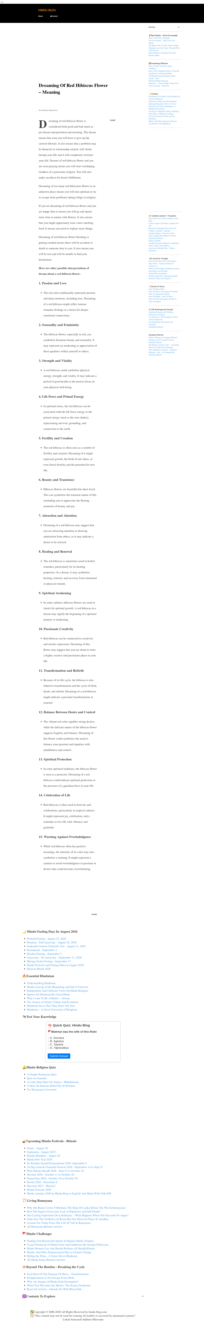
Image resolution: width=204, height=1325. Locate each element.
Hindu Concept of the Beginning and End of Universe (57, 987)
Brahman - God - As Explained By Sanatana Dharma (162, 353)
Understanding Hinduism (41, 983)
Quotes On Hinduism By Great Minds (48, 994)
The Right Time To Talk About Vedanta (164, 45)
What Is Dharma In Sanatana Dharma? (163, 337)
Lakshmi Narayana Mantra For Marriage (164, 243)
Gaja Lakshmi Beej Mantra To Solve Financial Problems (162, 236)
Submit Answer (59, 1056)
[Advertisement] (83, 43)
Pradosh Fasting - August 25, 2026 (46, 938)
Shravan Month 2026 (39, 969)
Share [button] (112, 120)
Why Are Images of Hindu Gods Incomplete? (53, 1281)
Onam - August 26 (37, 1148)
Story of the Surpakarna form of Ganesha (164, 71)
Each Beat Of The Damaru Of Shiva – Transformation (58, 1274)
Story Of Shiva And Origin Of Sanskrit (163, 291)
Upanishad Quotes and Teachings (161, 312)
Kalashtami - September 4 (42, 950)
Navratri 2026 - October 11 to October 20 (50, 1174)
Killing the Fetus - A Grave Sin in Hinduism (52, 1256)
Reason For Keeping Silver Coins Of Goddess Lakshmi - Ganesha (162, 229)
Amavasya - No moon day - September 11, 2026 (54, 957)
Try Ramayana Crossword (41, 1089)
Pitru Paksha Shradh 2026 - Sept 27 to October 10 (55, 1171)
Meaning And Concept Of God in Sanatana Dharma (161, 341)
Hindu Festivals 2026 (39, 1189)
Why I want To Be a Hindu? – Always (48, 998)
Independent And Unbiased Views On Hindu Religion (57, 990)
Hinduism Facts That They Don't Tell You (50, 1006)
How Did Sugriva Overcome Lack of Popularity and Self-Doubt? (64, 1211)
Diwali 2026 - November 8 (42, 1182)
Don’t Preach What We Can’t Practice (162, 261)
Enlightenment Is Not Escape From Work (50, 1278)
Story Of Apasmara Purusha (159, 294)
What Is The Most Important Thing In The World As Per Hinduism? (163, 122)
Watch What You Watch (158, 273)
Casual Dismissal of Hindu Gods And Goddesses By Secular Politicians (67, 1244)
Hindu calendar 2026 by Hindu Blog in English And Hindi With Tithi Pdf (69, 1193)
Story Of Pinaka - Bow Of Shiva (161, 296)
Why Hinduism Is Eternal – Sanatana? (163, 349)
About (40, 16)
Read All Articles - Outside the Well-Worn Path (54, 1289)
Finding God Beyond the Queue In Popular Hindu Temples (60, 1241)
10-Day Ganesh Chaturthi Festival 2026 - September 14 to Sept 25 (65, 1167)
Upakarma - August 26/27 (41, 1152)
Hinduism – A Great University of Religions (52, 1009)
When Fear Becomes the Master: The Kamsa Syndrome (59, 1285)
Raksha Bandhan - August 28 (43, 1155)
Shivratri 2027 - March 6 (41, 1186)
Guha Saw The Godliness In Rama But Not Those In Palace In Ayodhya (68, 1219)
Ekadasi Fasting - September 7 (44, 954)
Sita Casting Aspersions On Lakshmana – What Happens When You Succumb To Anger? (78, 1215)
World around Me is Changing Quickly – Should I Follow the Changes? (164, 277)
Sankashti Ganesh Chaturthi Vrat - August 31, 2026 (56, 946)
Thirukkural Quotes (156, 327)
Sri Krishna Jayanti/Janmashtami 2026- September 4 (57, 1163)
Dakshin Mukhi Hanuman (158, 81)
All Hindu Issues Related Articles (46, 1260)
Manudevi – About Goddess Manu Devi (164, 83)
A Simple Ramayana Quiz (42, 1074)
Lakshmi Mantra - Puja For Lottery (162, 233)
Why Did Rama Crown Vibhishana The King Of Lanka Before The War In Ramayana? (76, 1208)
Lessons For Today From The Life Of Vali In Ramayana (59, 1223)
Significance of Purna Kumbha (160, 73)
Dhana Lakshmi (155, 240)
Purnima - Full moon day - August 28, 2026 (51, 942)
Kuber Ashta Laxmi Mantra (159, 245)
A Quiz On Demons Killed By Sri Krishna (51, 1086)
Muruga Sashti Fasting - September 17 (49, 961)
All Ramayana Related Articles (45, 1226)
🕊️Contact (54, 16)
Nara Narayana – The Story (159, 85)
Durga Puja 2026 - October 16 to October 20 (52, 1178)
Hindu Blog (47, 10)
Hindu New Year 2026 (39, 1159)
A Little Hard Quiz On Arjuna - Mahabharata (53, 1082)
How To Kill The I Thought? (159, 38)
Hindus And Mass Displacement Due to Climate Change (59, 1252)
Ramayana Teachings (157, 314)
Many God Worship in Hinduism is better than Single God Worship (164, 269)
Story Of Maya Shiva (157, 289)
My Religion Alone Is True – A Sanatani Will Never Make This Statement (164, 346)
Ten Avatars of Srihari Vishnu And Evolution (52, 1002)
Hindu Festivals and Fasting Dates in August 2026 (55, 965)
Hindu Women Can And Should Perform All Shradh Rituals (61, 1248)
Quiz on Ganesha (37, 1078)
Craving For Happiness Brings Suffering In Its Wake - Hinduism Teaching (164, 112)
